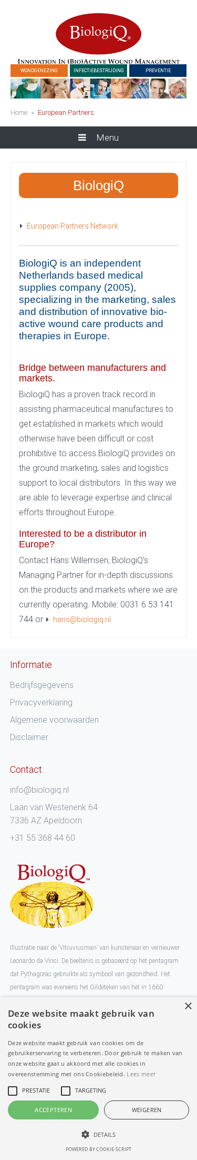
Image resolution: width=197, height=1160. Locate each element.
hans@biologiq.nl (82, 619)
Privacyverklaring (41, 702)
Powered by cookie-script (98, 1149)
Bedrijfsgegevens (42, 685)
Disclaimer (29, 737)
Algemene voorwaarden (54, 720)
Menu (106, 137)
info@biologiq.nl (39, 790)
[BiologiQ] (99, 38)
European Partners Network (72, 226)
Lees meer (141, 1074)
